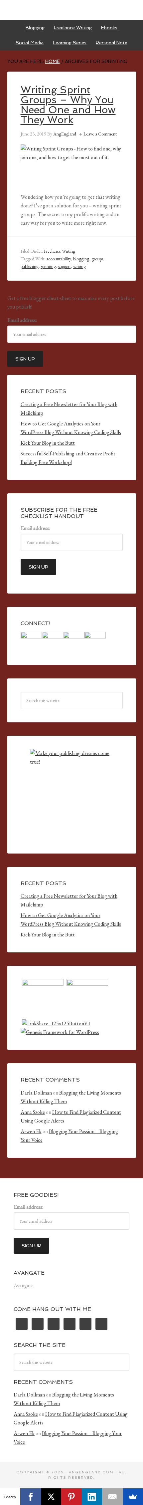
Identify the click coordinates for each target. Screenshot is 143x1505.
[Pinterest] (71, 1496)
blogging (81, 259)
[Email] (112, 1496)
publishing (30, 266)
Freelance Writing (59, 251)
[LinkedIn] (92, 1496)
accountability (58, 259)
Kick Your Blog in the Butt (48, 442)
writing (79, 266)
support (64, 266)
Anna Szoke (33, 1112)
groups (97, 259)
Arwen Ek (31, 1131)
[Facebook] (30, 1496)
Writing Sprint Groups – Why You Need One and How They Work (68, 104)
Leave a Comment (100, 134)
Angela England (71, 10)
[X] (51, 1496)
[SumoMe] (133, 1496)
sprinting (48, 266)
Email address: (22, 320)
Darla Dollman (36, 1092)
